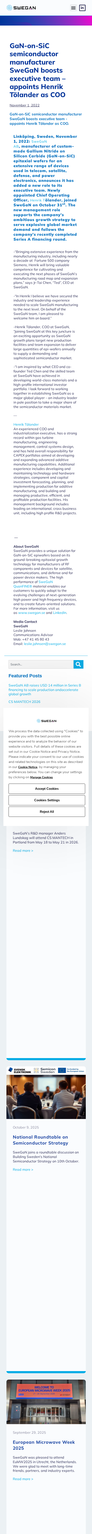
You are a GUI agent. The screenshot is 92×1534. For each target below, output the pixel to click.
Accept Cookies (47, 789)
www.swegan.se (31, 612)
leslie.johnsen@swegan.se (45, 644)
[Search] (78, 664)
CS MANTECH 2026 (24, 701)
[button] (73, 7)
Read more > (23, 850)
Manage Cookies (41, 778)
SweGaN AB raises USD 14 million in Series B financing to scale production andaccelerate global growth (45, 689)
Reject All (47, 812)
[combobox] (41, 664)
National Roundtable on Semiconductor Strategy (40, 1140)
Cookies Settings (47, 800)
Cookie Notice (27, 767)
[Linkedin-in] (82, 8)
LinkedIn (59, 612)
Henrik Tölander (26, 424)
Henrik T (37, 200)
